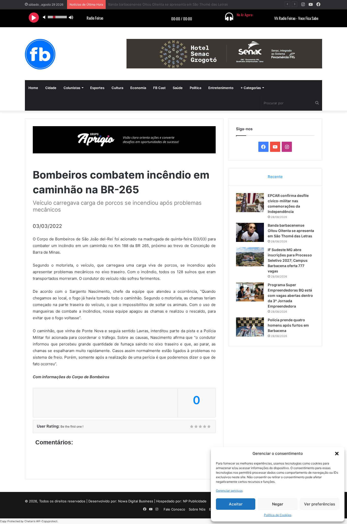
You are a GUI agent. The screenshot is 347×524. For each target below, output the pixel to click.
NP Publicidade (195, 501)
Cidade (50, 88)
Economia (138, 88)
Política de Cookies (277, 515)
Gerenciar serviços (229, 490)
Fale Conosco (174, 509)
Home (33, 88)
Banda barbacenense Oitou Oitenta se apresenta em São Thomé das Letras (291, 230)
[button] (336, 453)
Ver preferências (319, 504)
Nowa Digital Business (135, 501)
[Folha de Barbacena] (40, 54)
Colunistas (72, 88)
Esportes (97, 88)
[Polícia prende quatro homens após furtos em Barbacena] (250, 327)
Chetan (29, 521)
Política (195, 88)
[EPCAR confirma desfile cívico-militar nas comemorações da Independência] (250, 202)
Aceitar (236, 504)
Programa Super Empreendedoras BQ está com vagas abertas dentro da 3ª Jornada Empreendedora (290, 295)
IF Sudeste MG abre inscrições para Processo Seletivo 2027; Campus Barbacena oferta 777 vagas (290, 260)
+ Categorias (251, 88)
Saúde (178, 88)
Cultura (117, 88)
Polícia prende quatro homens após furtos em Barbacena (288, 325)
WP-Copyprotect (46, 521)
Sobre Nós (197, 509)
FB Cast (159, 88)
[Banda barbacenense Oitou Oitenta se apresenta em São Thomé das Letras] (250, 232)
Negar (277, 504)
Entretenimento (220, 88)
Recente (275, 176)
